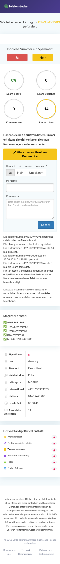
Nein (43, 57)
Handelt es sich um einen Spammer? (26, 165)
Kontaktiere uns (9, 552)
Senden (45, 225)
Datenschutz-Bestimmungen (46, 552)
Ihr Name (11, 180)
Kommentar (13, 196)
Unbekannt (36, 172)
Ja (17, 57)
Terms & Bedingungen (25, 552)
